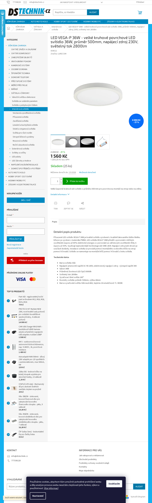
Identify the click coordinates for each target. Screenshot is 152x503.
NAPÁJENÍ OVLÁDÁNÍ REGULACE (24, 164)
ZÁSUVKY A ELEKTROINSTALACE (22, 184)
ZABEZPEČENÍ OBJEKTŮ (21, 57)
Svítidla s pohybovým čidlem (24, 105)
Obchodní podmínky (88, 459)
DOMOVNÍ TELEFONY (20, 77)
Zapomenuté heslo (15, 248)
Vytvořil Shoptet (138, 496)
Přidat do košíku (77, 181)
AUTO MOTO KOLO (16, 172)
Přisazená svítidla (20, 117)
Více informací (51, 488)
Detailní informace (59, 194)
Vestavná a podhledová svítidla (26, 113)
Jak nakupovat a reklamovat (73, 2)
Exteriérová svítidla (20, 148)
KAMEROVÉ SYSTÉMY (20, 65)
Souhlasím (114, 483)
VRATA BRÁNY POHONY (21, 61)
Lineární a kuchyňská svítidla (25, 125)
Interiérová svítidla (20, 109)
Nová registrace (14, 244)
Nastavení (37, 496)
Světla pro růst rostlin (22, 132)
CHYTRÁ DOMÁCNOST (21, 53)
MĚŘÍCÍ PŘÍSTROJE (19, 85)
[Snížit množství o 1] (61, 183)
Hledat (93, 12)
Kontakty (83, 466)
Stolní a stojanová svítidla (24, 128)
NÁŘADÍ (14, 89)
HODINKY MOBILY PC (17, 180)
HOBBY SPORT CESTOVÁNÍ (20, 176)
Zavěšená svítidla (20, 121)
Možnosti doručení (87, 172)
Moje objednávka (86, 470)
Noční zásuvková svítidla (23, 144)
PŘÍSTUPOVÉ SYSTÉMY (21, 81)
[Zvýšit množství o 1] (61, 179)
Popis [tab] (54, 221)
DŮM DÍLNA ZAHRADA (17, 45)
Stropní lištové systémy (23, 136)
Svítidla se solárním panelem (24, 101)
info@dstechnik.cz (19, 456)
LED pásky (16, 156)
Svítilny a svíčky (19, 152)
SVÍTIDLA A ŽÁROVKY (20, 93)
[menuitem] (16, 21)
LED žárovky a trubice (21, 160)
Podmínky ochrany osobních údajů (94, 463)
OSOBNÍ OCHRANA (19, 69)
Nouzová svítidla (20, 140)
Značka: (58, 53)
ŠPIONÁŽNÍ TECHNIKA (20, 73)
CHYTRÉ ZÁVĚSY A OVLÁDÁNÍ (23, 49)
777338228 (16, 460)
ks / (26, 200)
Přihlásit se (15, 239)
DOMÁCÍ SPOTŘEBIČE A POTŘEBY (26, 168)
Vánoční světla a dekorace (23, 97)
